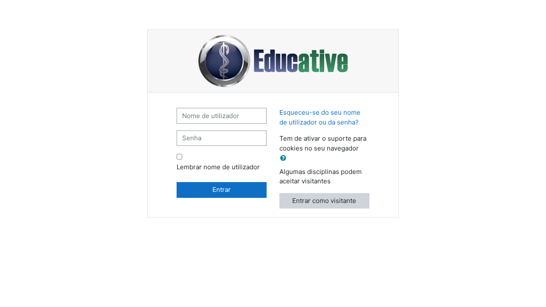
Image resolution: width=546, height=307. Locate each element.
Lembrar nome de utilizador (218, 167)
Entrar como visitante (324, 201)
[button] (284, 158)
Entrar (221, 189)
